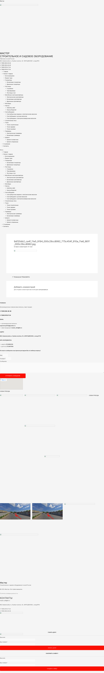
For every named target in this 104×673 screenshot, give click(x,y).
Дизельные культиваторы (14, 101)
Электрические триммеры (14, 133)
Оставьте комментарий (20, 246)
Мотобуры (8, 103)
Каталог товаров (8, 73)
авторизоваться (43, 289)
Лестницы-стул (11, 93)
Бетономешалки (9, 76)
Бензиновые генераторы (14, 82)
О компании (6, 144)
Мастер (2, 1)
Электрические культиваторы (15, 97)
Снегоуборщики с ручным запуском (17, 116)
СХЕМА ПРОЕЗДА (5, 391)
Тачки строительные (12, 124)
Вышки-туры (8, 78)
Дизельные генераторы (13, 84)
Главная (5, 71)
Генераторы (8, 80)
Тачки (6, 122)
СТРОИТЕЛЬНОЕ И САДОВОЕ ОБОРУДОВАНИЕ (26, 56)
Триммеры (8, 131)
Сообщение (3, 361)
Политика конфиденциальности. (9, 593)
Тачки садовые (11, 127)
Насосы (7, 105)
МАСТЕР (4, 53)
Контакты (6, 146)
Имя (1, 355)
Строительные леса (10, 120)
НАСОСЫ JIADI (11, 107)
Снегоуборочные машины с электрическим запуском (22, 114)
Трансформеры (11, 90)
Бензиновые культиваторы (14, 99)
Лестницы (8, 86)
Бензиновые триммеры (13, 135)
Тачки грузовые (11, 129)
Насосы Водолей (11, 110)
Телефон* (3, 358)
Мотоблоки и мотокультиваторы (14, 95)
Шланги (7, 137)
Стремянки (10, 88)
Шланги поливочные (12, 139)
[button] (52, 150)
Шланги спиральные (12, 141)
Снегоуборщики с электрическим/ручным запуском (21, 118)
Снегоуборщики (9, 112)
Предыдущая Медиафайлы (21, 277)
